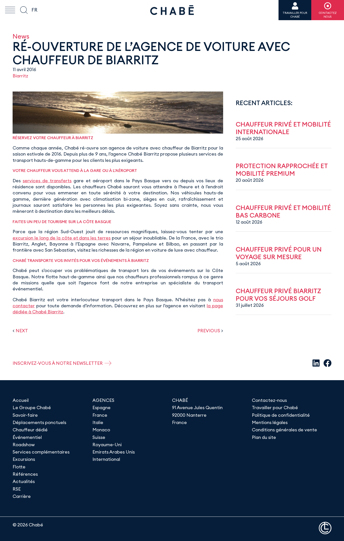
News (21, 36)
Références (25, 474)
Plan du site (264, 437)
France (99, 415)
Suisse (98, 437)
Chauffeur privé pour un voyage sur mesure (279, 253)
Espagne (101, 407)
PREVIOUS (208, 331)
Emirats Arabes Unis (113, 452)
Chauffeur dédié (30, 430)
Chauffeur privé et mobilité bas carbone (283, 211)
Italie (97, 422)
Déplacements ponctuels (39, 422)
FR (34, 10)
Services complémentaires (41, 452)
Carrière (22, 496)
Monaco (101, 430)
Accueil (21, 400)
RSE (17, 489)
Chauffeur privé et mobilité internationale (283, 128)
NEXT (22, 331)
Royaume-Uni (107, 444)
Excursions (24, 459)
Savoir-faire (25, 415)
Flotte (19, 467)
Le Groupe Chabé (32, 407)
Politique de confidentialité (281, 415)
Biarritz (20, 76)
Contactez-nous (269, 400)
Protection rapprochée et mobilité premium (282, 169)
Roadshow (24, 444)
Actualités (24, 481)
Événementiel (27, 437)
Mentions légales (270, 422)
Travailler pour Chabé (275, 407)
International (106, 459)
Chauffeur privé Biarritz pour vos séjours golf (278, 295)
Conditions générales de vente (284, 430)
